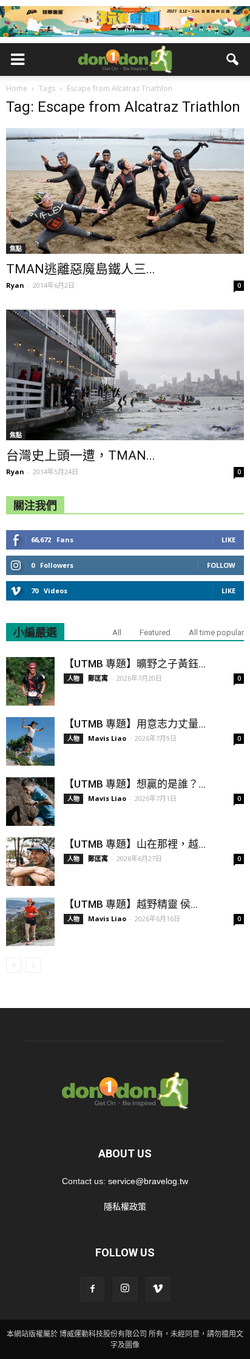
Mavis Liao (107, 738)
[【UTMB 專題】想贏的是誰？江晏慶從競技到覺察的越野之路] (30, 801)
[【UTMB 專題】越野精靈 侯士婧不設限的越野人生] (30, 921)
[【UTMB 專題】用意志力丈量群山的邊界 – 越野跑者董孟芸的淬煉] (30, 741)
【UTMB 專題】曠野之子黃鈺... (135, 664)
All (116, 632)
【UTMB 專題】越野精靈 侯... (131, 904)
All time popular (216, 632)
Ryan (15, 285)
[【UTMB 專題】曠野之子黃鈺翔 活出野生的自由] (30, 681)
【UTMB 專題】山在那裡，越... (135, 844)
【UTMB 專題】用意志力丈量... (135, 724)
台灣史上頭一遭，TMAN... (80, 455)
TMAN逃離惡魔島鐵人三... (80, 269)
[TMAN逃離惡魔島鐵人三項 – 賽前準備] (125, 191)
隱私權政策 (125, 1206)
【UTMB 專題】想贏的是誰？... (135, 784)
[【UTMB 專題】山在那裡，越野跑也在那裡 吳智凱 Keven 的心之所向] (30, 861)
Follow (221, 565)
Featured (155, 632)
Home (16, 88)
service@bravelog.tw (148, 1181)
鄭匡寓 (98, 678)
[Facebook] (92, 1289)
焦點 (16, 248)
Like (228, 539)
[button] (233, 59)
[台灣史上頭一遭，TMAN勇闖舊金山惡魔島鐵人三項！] (125, 375)
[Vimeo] (158, 1289)
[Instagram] (125, 1289)
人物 (73, 678)
